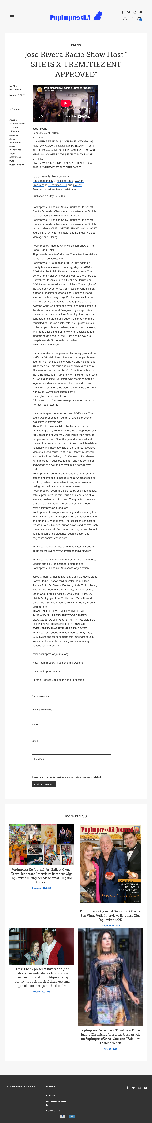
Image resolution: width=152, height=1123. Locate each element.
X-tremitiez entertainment (62, 189)
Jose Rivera (40, 128)
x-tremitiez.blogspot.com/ (51, 176)
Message (36, 747)
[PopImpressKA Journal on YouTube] (140, 12)
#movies (14, 135)
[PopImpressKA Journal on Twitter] (128, 12)
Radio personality (43, 180)
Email (35, 731)
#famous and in (17, 123)
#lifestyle (14, 131)
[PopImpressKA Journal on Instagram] (134, 12)
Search (50, 1095)
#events (14, 120)
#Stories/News (17, 164)
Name (35, 714)
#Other (13, 161)
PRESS (76, 45)
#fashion (14, 127)
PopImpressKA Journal (23, 1086)
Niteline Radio (65, 180)
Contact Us (53, 1110)
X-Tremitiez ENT (57, 184)
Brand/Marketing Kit (56, 1103)
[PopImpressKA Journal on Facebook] (122, 12)
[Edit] (33, 203)
